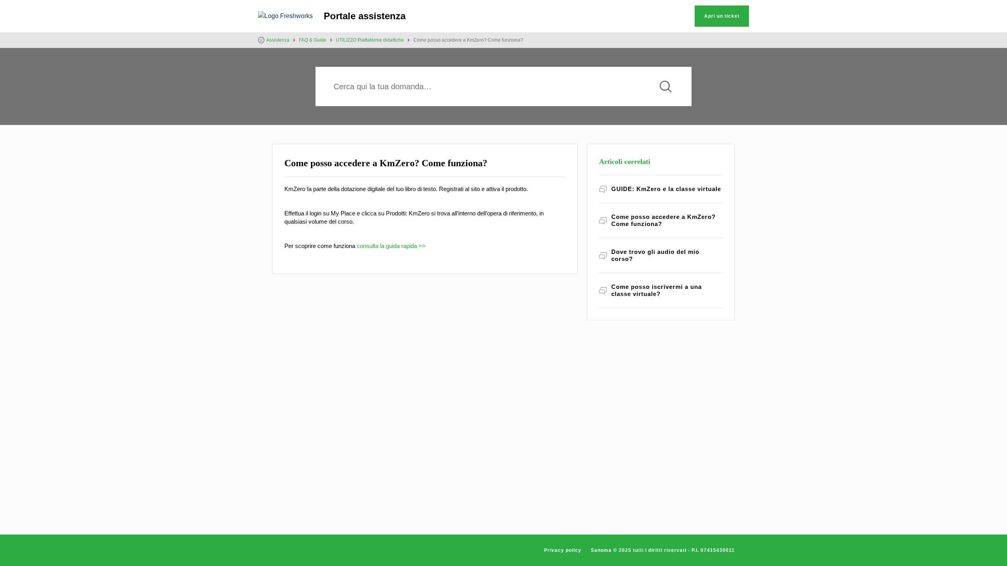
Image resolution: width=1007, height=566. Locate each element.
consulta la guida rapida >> (391, 246)
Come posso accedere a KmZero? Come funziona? (663, 220)
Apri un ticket (722, 16)
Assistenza (278, 40)
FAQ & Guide (312, 40)
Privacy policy (562, 550)
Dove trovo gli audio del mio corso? (655, 255)
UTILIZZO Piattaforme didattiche (370, 40)
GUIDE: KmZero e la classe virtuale (666, 189)
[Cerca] (666, 86)
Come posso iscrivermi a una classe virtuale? (656, 290)
